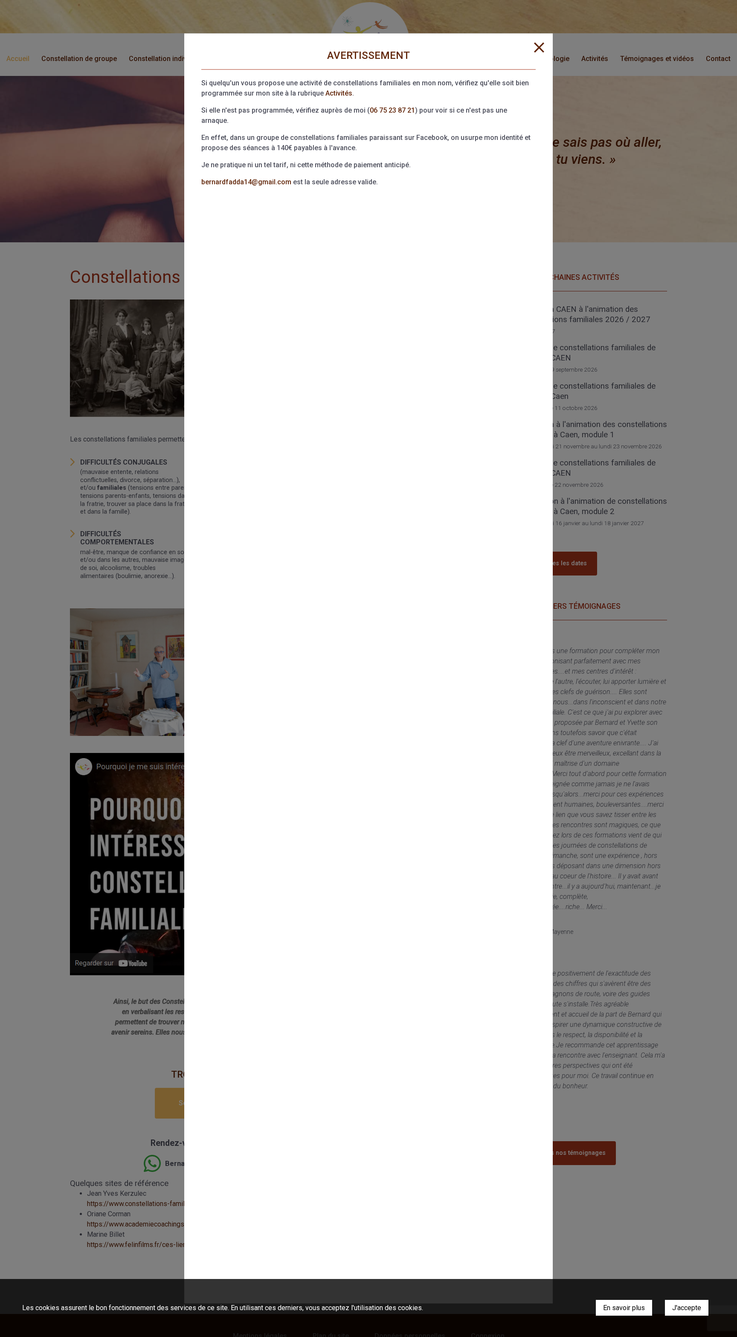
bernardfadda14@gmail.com (246, 182)
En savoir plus (624, 1308)
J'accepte (686, 1308)
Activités (338, 93)
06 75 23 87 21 (392, 110)
